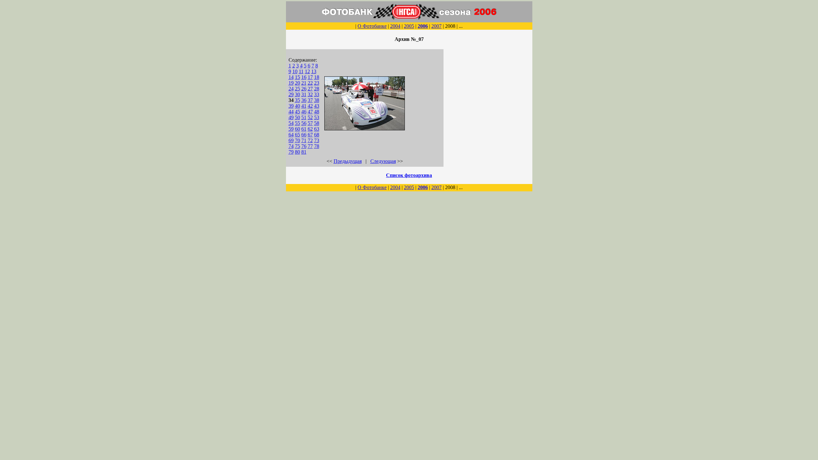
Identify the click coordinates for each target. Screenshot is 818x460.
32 (310, 94)
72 (310, 140)
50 (297, 117)
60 (297, 129)
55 (297, 123)
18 (316, 77)
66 (303, 134)
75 (297, 146)
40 (297, 106)
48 (316, 111)
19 (291, 83)
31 (303, 94)
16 (303, 77)
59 (291, 129)
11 (301, 71)
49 (291, 117)
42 (310, 106)
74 (291, 146)
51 (303, 117)
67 (310, 134)
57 (310, 123)
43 (316, 106)
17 (310, 77)
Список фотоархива (409, 175)
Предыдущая (348, 161)
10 (294, 71)
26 (303, 88)
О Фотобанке (372, 26)
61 (303, 129)
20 (297, 83)
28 (316, 88)
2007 (436, 26)
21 (303, 83)
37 (310, 100)
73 (316, 140)
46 (303, 111)
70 (297, 140)
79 (291, 152)
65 (297, 134)
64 (291, 134)
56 (303, 123)
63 (316, 129)
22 (310, 83)
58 (316, 123)
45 (297, 111)
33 (316, 94)
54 (291, 123)
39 (291, 106)
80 (297, 152)
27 (310, 88)
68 (316, 134)
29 (291, 94)
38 (316, 100)
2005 (409, 26)
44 (291, 111)
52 (310, 117)
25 (297, 88)
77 (310, 146)
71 (303, 140)
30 (297, 94)
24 (291, 88)
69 (291, 140)
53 (316, 117)
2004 (395, 26)
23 (316, 83)
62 (310, 129)
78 (316, 146)
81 (303, 152)
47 (310, 111)
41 (303, 106)
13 (313, 71)
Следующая (383, 161)
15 (297, 77)
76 (303, 146)
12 (307, 71)
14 (291, 77)
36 (303, 100)
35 (297, 100)
